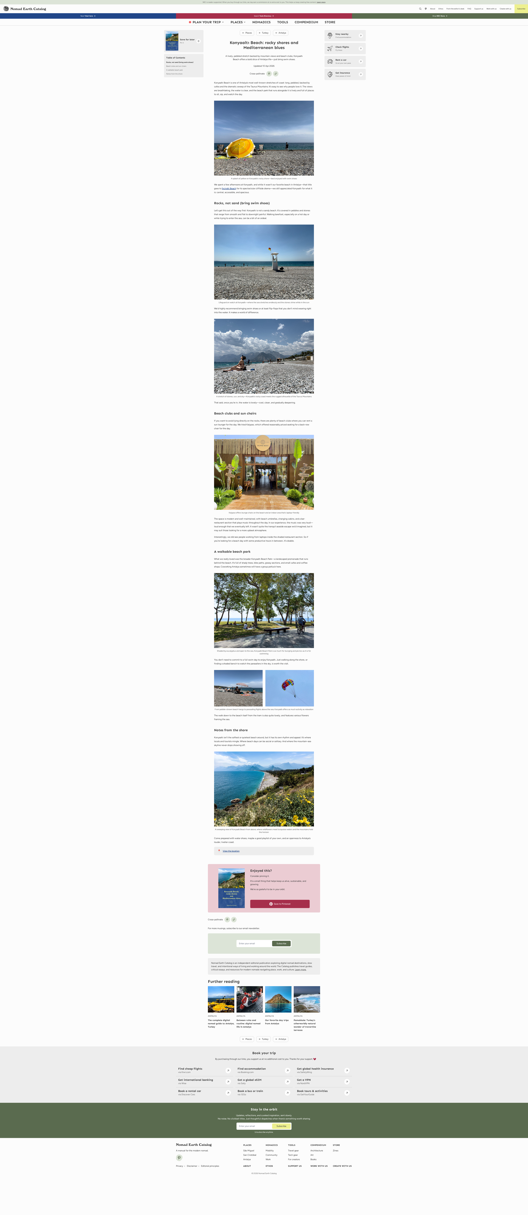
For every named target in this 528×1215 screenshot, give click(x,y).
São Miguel (248, 1150)
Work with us (319, 1166)
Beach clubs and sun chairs (176, 66)
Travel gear (293, 1150)
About (247, 1166)
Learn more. (300, 969)
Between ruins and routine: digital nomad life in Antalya (248, 1023)
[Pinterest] (179, 1157)
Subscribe (281, 943)
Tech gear (293, 1155)
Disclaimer (192, 1166)
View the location (231, 851)
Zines (335, 1150)
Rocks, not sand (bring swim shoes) (179, 62)
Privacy (179, 1166)
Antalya (212, 1016)
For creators (294, 1159)
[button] (521, 8)
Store (336, 1145)
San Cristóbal (249, 1155)
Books (313, 1159)
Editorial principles (210, 1166)
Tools (291, 1145)
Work (268, 1159)
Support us (295, 1166)
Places (247, 1145)
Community (271, 1155)
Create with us (342, 1166)
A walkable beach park (174, 70)
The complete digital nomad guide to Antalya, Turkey (221, 1023)
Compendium (318, 1145)
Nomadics (272, 1145)
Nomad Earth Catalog (267, 1173)
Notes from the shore (174, 74)
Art (312, 1155)
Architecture (316, 1150)
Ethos (269, 1166)
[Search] (420, 9)
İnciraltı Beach (229, 188)
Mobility (270, 1150)
